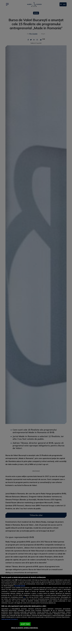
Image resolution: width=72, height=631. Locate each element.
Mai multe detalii (19, 586)
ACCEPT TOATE (25, 624)
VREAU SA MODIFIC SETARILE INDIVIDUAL (24, 628)
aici (24, 597)
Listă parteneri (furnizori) (9, 619)
